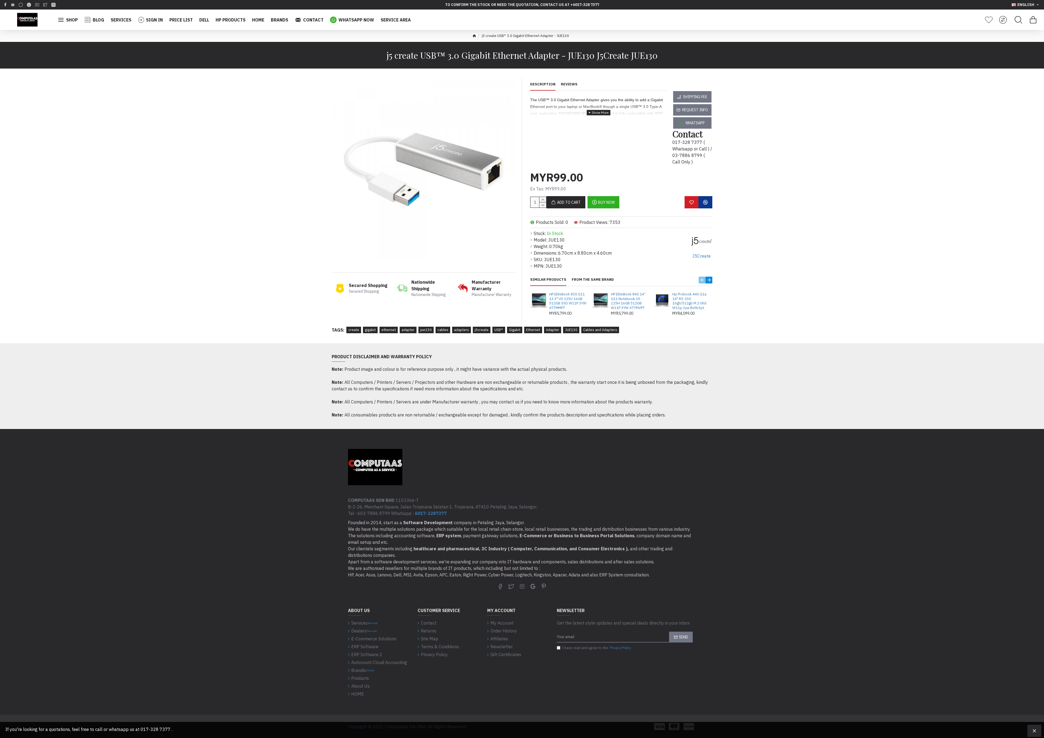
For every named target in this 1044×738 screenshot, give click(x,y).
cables (442, 330)
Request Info (695, 109)
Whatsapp (695, 123)
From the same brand (593, 279)
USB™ (498, 330)
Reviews (569, 84)
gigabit (370, 330)
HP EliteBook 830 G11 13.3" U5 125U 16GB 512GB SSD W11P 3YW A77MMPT (567, 301)
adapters (461, 330)
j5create (482, 330)
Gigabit (514, 330)
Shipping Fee (695, 96)
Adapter (552, 330)
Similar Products (548, 279)
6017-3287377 (431, 513)
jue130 (426, 330)
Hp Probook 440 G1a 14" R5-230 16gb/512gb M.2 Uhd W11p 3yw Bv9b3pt (689, 301)
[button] (702, 280)
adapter (408, 330)
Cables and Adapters (600, 330)
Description (542, 84)
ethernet (388, 330)
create (353, 330)
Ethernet (533, 330)
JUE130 (571, 330)
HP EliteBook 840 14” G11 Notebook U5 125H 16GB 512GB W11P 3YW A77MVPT (628, 301)
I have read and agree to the (596, 648)
